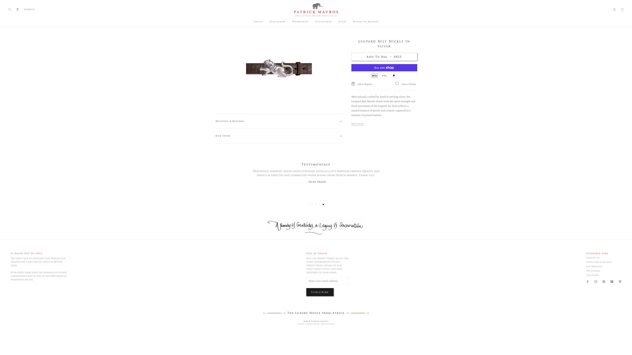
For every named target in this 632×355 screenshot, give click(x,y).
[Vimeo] (620, 281)
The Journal (593, 271)
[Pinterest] (603, 281)
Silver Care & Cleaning (599, 262)
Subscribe (320, 292)
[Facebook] (587, 281)
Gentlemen (277, 21)
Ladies (258, 21)
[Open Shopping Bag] (622, 10)
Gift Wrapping (594, 266)
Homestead (300, 21)
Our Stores (592, 275)
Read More (357, 124)
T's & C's (300, 324)
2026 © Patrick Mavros (316, 321)
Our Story (223, 136)
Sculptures (323, 21)
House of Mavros (366, 21)
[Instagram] (595, 281)
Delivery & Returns (230, 121)
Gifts (342, 21)
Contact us (592, 258)
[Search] (10, 10)
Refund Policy (328, 324)
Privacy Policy (313, 324)
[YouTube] (611, 281)
